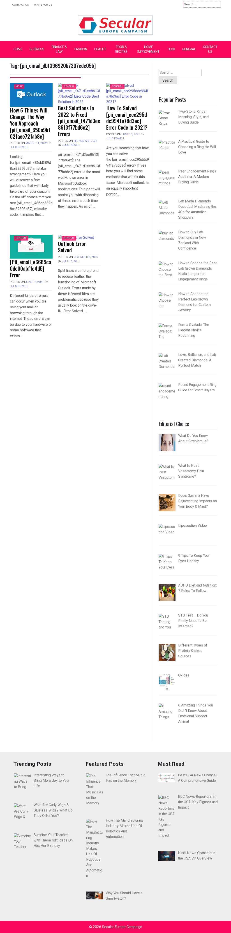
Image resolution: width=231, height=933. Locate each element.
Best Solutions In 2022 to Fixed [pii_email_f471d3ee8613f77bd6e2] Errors (79, 121)
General (189, 49)
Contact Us (20, 4)
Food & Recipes (121, 49)
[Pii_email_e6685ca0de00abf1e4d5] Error (30, 268)
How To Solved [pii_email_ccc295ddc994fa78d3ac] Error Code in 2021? (127, 117)
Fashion (80, 49)
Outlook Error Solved (72, 246)
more (19, 86)
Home (18, 49)
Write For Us (43, 4)
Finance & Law (59, 49)
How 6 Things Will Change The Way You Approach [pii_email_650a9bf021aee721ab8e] (30, 123)
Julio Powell (19, 147)
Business (37, 49)
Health (100, 49)
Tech (171, 49)
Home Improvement (148, 49)
